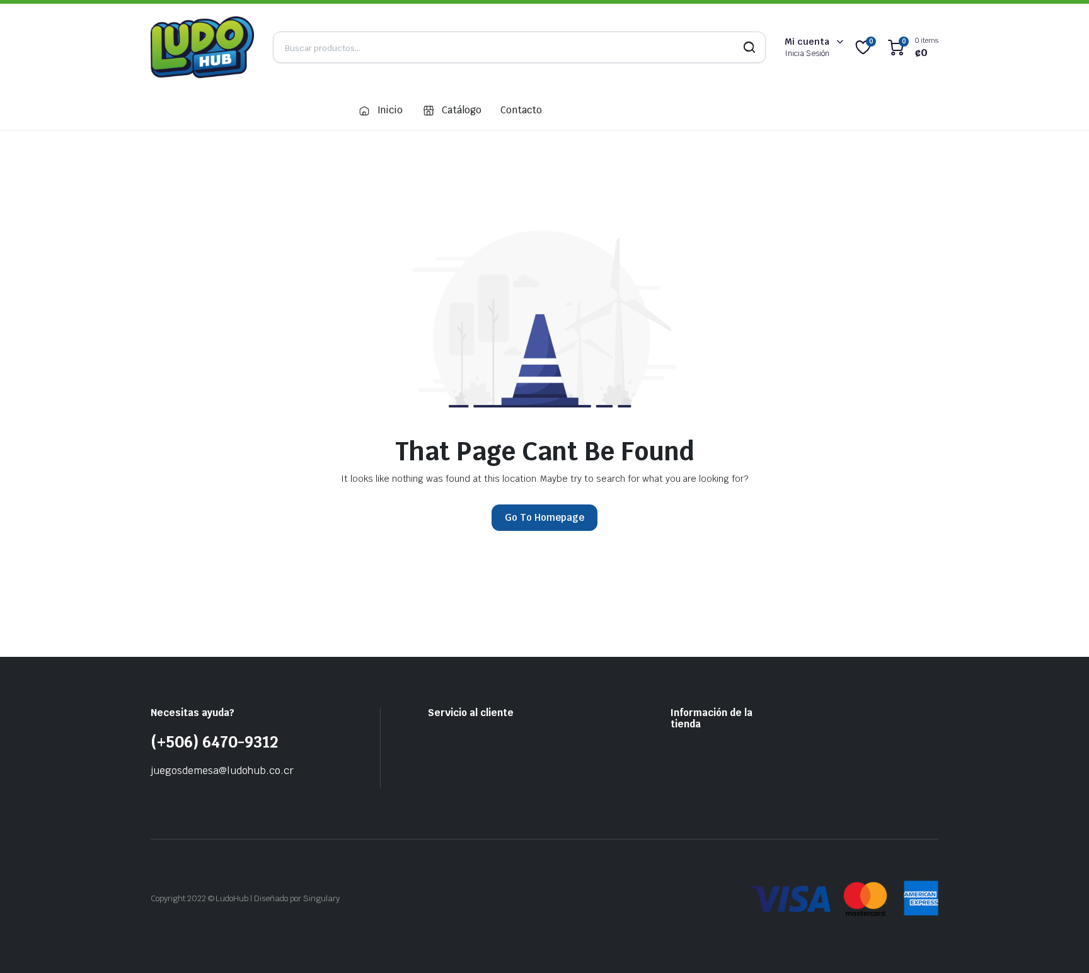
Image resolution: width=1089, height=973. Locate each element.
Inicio (390, 110)
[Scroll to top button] (1060, 944)
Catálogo (461, 110)
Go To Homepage (544, 517)
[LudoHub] (202, 47)
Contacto (521, 110)
